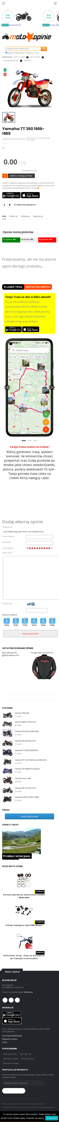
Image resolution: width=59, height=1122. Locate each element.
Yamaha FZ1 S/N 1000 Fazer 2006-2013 (31, 760)
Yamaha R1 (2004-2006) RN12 (27, 750)
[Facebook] (4, 205)
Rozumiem (52, 1118)
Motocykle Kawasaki (11, 1063)
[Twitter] (9, 205)
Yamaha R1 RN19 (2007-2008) (27, 797)
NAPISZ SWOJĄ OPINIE (21, 175)
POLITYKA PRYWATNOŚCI (12, 1036)
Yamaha (27, 60)
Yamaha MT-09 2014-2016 (25, 741)
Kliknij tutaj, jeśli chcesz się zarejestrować (25, 531)
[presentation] (6, 88)
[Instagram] (17, 1000)
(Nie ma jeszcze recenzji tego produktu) (38, 139)
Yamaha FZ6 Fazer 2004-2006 (27, 731)
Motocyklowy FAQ (9, 652)
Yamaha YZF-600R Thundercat (27, 769)
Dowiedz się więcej (35, 1118)
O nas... (5, 1042)
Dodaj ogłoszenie (29, 816)
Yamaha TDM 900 (22, 713)
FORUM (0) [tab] (25, 216)
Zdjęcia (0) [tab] (38, 216)
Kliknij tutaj (28, 992)
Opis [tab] (4, 216)
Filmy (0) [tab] (13, 216)
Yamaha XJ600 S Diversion (25, 722)
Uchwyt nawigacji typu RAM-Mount (24, 925)
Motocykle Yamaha (10, 1059)
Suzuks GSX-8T (15, 25)
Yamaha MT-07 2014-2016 (25, 788)
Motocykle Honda (10, 1054)
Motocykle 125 (25, 1054)
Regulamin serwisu (9, 1039)
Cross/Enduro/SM (10, 60)
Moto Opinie (19, 57)
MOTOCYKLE (35, 57)
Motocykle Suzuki (28, 1059)
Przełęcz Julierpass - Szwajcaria (17, 858)
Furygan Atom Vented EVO (42, 652)
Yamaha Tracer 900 (23, 778)
